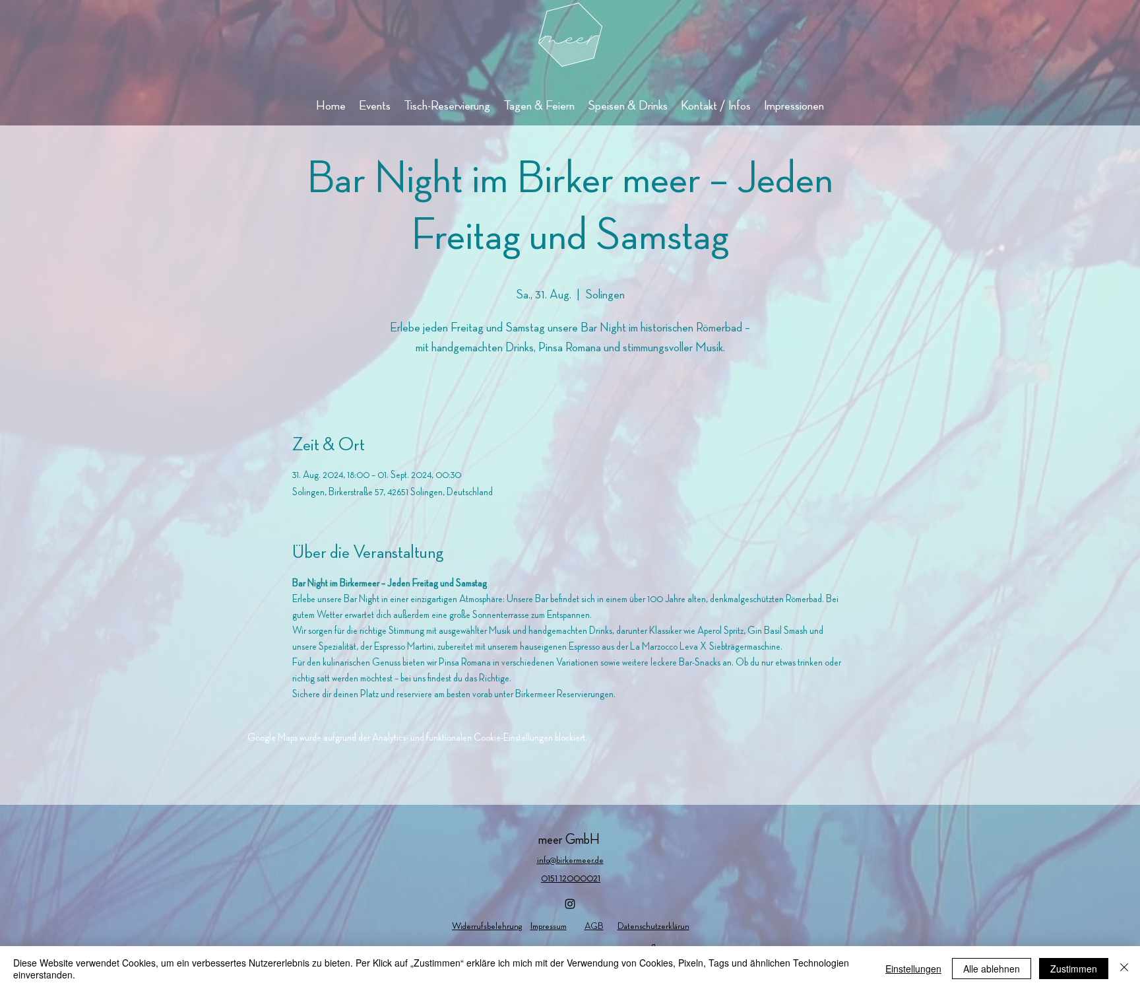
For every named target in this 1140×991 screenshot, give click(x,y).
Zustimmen (1073, 968)
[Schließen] (1124, 968)
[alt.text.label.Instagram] (570, 903)
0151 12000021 (570, 878)
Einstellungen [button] (913, 968)
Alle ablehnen (991, 968)
